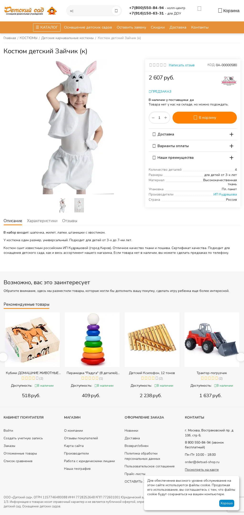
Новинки (131, 430)
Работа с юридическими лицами (89, 461)
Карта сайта (74, 446)
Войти (8, 430)
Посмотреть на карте (202, 469)
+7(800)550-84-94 (147, 7)
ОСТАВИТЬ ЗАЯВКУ (141, 481)
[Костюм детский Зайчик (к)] (71, 127)
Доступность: (22, 385)
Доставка (132, 438)
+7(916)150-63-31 (147, 13)
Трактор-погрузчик (153, 373)
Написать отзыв (182, 65)
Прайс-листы (135, 474)
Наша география (77, 468)
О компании (73, 430)
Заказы (9, 446)
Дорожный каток (212, 373)
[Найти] (116, 10)
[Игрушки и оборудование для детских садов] (31, 10)
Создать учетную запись (23, 438)
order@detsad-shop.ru (202, 462)
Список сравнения (18, 461)
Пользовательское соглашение (150, 466)
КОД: (211, 65)
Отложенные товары (20, 453)
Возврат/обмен (136, 446)
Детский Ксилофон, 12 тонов (93, 373)
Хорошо (226, 503)
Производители (76, 453)
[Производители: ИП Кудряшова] (229, 80)
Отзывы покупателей (81, 438)
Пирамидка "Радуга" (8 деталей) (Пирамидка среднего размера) (33, 373)
